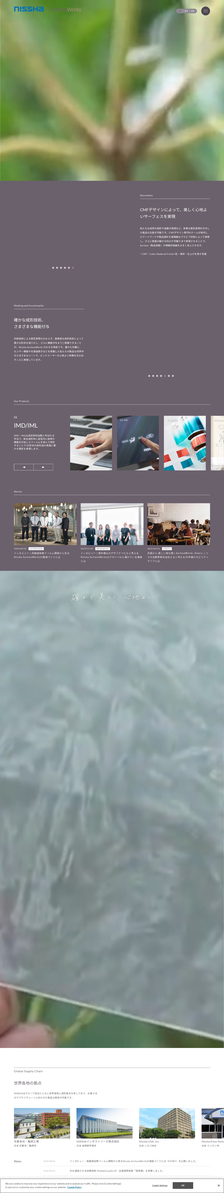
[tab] (53, 268)
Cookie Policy (74, 1187)
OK (182, 1185)
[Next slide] (43, 467)
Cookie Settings (160, 1185)
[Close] (218, 1185)
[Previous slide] (24, 467)
